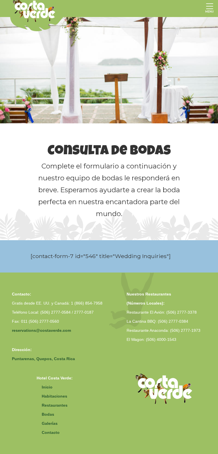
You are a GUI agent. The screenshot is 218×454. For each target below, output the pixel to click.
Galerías (50, 423)
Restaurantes (55, 405)
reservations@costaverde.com (41, 330)
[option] (109, 70)
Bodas (48, 414)
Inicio (47, 387)
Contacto (51, 432)
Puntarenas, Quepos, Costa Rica (43, 358)
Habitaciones (54, 396)
